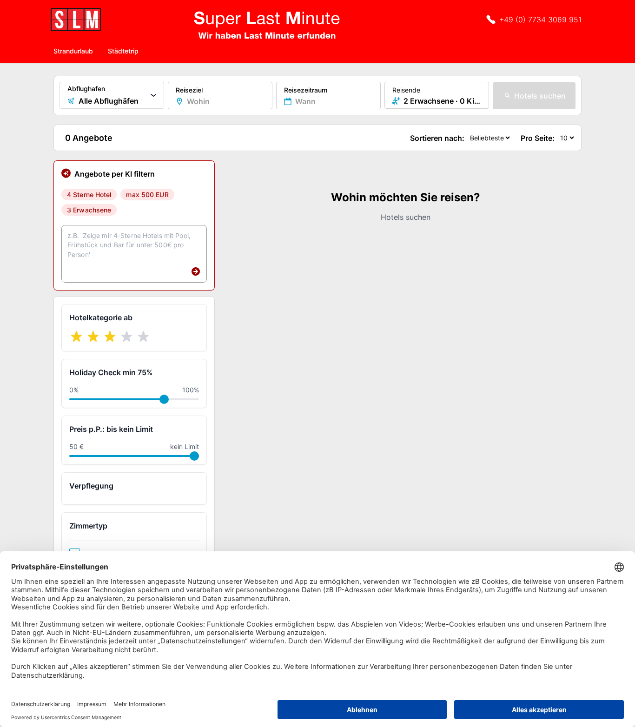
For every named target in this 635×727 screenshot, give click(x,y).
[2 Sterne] (93, 336)
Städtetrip (123, 51)
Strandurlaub (73, 51)
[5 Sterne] (143, 336)
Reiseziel (189, 90)
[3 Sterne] (110, 336)
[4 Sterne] (126, 336)
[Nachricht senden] (196, 271)
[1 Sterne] (76, 336)
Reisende (406, 90)
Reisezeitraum (305, 90)
